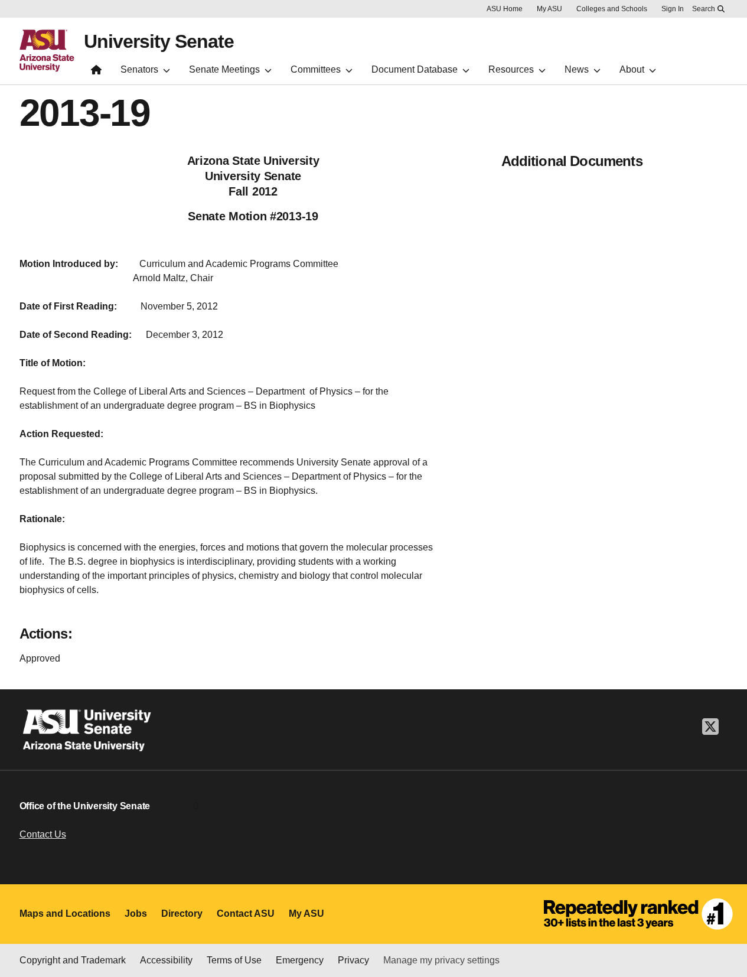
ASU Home (505, 8)
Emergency (300, 960)
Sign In (672, 8)
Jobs (136, 913)
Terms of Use (234, 960)
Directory (182, 913)
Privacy (353, 960)
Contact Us (42, 834)
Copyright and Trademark (72, 960)
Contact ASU (246, 913)
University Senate (159, 41)
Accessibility (166, 960)
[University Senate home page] (96, 72)
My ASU (549, 8)
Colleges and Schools (611, 8)
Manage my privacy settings (441, 960)
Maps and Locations (64, 913)
